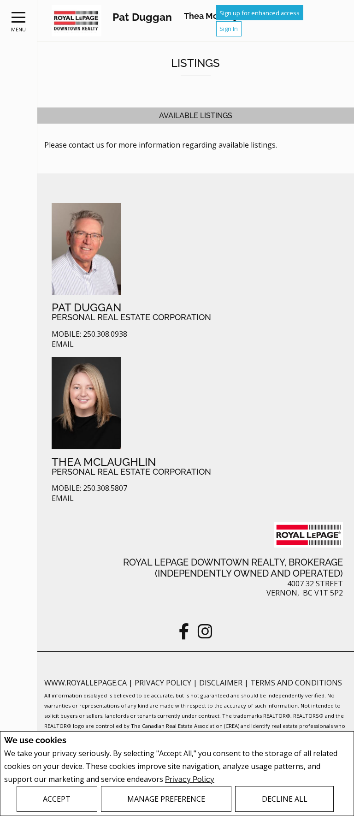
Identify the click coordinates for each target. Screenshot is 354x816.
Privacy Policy (189, 779)
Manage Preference (166, 799)
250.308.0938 (105, 334)
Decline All (284, 799)
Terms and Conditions (296, 683)
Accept (57, 799)
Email (63, 344)
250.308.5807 (105, 488)
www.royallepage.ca (85, 683)
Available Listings (195, 115)
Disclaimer (221, 683)
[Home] (76, 21)
